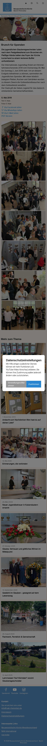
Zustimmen (33, 384)
